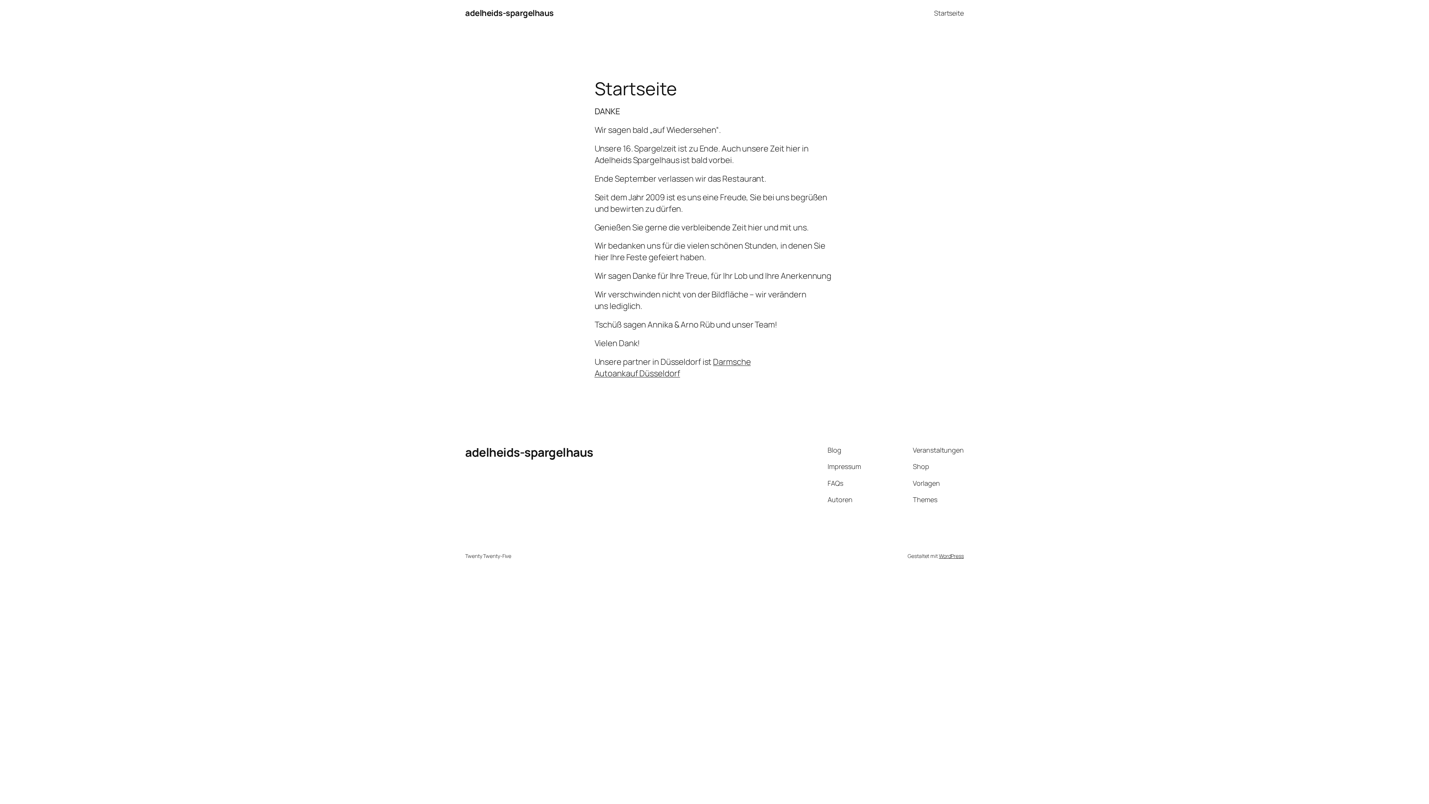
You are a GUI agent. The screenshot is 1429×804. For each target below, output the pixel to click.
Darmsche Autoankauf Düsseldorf (673, 367)
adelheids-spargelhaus (509, 13)
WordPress (951, 555)
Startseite (949, 13)
